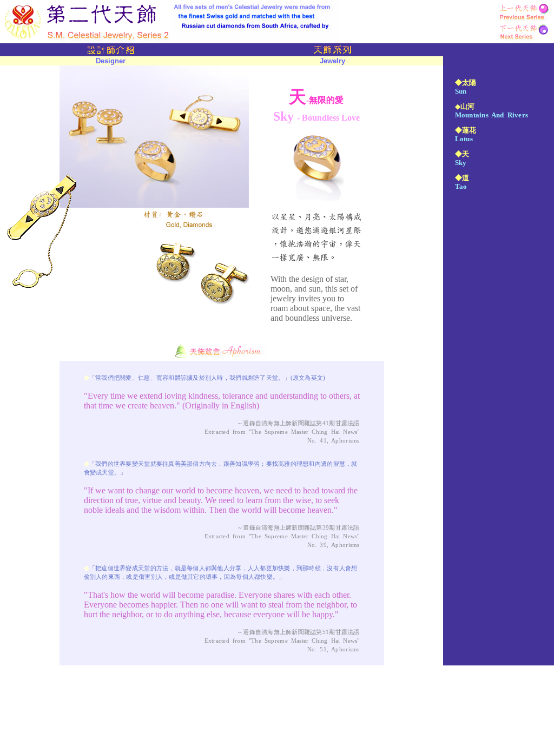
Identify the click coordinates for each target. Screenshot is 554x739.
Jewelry (332, 61)
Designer (111, 61)
